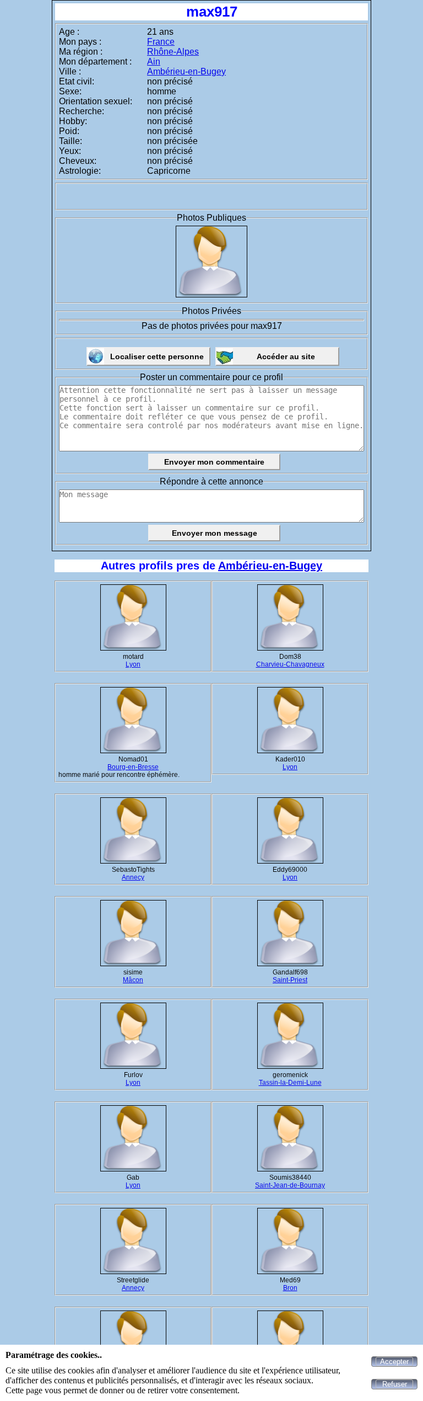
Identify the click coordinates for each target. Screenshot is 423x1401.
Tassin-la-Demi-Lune (290, 1082)
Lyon (133, 664)
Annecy (133, 877)
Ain (153, 61)
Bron (290, 1288)
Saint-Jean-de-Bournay (290, 1185)
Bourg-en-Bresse (133, 767)
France (161, 41)
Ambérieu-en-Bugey (186, 71)
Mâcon (133, 980)
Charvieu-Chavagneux (290, 664)
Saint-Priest (290, 980)
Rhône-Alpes (173, 51)
